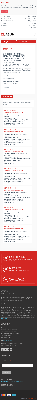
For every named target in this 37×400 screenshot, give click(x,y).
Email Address (6, 361)
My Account (32, 16)
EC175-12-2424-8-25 (13, 131)
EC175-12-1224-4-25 (13, 111)
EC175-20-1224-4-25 (13, 169)
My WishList (32, 21)
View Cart (33, 23)
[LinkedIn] (8, 349)
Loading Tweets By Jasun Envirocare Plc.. (12, 381)
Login (34, 27)
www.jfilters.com (32, 398)
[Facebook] (2, 349)
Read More (4, 318)
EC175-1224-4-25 (13, 150)
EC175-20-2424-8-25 (13, 189)
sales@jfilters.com (8, 21)
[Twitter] (5, 349)
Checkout (33, 25)
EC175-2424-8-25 (13, 228)
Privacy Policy (5, 2)
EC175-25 (12, 41)
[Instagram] (11, 349)
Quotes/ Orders (31, 18)
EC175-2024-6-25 (13, 208)
